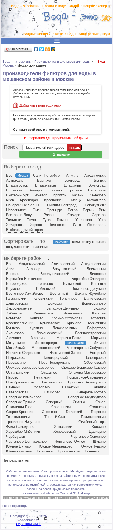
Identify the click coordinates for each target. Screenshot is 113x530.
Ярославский (69, 451)
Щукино (99, 441)
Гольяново (68, 298)
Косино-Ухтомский (67, 318)
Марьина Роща (68, 338)
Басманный (96, 269)
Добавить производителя (40, 105)
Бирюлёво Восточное (24, 279)
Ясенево (92, 451)
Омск (37, 210)
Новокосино (16, 362)
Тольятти (13, 220)
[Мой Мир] (53, 49)
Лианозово (15, 333)
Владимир (72, 185)
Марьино (98, 338)
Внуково (13, 289)
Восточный (59, 293)
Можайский (15, 348)
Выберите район (23, 258)
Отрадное (49, 372)
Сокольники (61, 407)
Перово (12, 377)
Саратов (99, 215)
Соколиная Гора (19, 407)
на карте (63, 154)
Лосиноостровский (90, 333)
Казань (77, 195)
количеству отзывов (89, 242)
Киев (10, 200)
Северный (54, 402)
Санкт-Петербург (47, 175)
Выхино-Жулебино (90, 293)
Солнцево (97, 407)
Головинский (43, 298)
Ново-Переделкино (54, 362)
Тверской (98, 412)
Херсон (36, 225)
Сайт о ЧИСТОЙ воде (75, 493)
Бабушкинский (64, 269)
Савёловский (17, 392)
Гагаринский (16, 298)
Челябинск (57, 225)
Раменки (13, 387)
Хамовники (63, 427)
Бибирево (98, 274)
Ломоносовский (49, 333)
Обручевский (95, 362)
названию (41, 247)
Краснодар (29, 200)
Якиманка (45, 451)
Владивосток (17, 185)
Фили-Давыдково (20, 427)
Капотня (99, 313)
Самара (73, 215)
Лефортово (96, 328)
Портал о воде (54, 6)
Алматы (72, 175)
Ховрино (99, 427)
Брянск (100, 180)
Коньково (13, 318)
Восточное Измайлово (24, 293)
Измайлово (72, 313)
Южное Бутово (18, 446)
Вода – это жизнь (25, 6)
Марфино (38, 338)
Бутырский (72, 284)
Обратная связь (28, 524)
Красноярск (53, 200)
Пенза (73, 210)
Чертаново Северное (88, 436)
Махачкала (96, 200)
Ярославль (96, 225)
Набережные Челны (22, 205)
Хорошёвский (64, 431)
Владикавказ (45, 185)
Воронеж (55, 190)
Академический (32, 264)
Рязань (49, 215)
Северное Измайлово (23, 397)
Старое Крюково (19, 412)
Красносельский (19, 323)
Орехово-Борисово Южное (83, 367)
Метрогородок (46, 343)
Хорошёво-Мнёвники (23, 431)
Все (9, 175)
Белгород (72, 180)
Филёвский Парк (92, 422)
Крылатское (50, 323)
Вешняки (98, 284)
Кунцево (13, 328)
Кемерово (97, 195)
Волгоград (97, 185)
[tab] (23, 259)
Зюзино (99, 308)
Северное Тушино (20, 402)
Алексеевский (63, 264)
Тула (47, 220)
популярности (17, 247)
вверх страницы (14, 506)
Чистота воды (64, 34)
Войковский (45, 289)
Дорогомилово (94, 303)
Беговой (12, 274)
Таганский (74, 412)
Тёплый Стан (55, 417)
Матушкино (15, 343)
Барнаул (44, 180)
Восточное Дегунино (89, 289)
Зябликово (14, 313)
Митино (99, 343)
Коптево (36, 318)
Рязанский (70, 387)
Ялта (77, 225)
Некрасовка (15, 358)
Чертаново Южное (70, 441)
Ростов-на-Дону (19, 215)
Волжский (14, 190)
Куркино (36, 328)
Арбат (11, 269)
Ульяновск (84, 220)
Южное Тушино (93, 446)
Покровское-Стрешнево (86, 377)
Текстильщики (18, 417)
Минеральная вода (94, 34)
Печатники (42, 377)
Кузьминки (97, 323)
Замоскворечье (19, 308)
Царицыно (97, 431)
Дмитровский (17, 303)
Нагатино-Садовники (23, 353)
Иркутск (59, 195)
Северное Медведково (87, 397)
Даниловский (95, 298)
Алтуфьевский (93, 264)
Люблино (13, 338)
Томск (32, 220)
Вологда (35, 190)
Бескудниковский (54, 274)
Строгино (49, 412)
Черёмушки (15, 436)
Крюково (74, 323)
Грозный (75, 190)
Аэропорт (34, 269)
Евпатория (97, 190)
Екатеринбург (17, 195)
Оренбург (54, 210)
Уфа (102, 220)
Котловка (98, 318)
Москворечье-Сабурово (86, 348)
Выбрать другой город (24, 230)
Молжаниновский (46, 348)
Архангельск (95, 175)
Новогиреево (95, 358)
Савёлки (99, 387)
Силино (79, 402)
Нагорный (98, 353)
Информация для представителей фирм (56, 138)
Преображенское (20, 382)
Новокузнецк (95, 205)
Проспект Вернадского (87, 382)
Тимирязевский (93, 417)
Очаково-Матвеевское (87, 372)
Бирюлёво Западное (89, 279)
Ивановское (43, 313)
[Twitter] (42, 49)
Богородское (16, 284)
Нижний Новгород (62, 205)
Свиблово (52, 392)
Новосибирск (16, 210)
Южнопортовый (19, 451)
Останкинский (17, 372)
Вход (101, 62)
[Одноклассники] (47, 49)
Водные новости (36, 34)
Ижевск (41, 195)
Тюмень (62, 220)
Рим (102, 210)
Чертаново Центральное (26, 441)
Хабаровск (15, 225)
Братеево (45, 284)
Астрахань (15, 180)
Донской (55, 303)
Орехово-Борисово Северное (30, 367)
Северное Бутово (91, 392)
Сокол (100, 402)
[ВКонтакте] (36, 49)
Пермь (88, 210)
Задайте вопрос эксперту (90, 6)
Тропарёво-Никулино (23, 422)
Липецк (75, 200)
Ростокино (41, 387)
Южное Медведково (55, 446)
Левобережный (65, 328)
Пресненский (51, 382)
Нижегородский (55, 358)
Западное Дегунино (62, 308)
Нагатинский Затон (65, 353)
